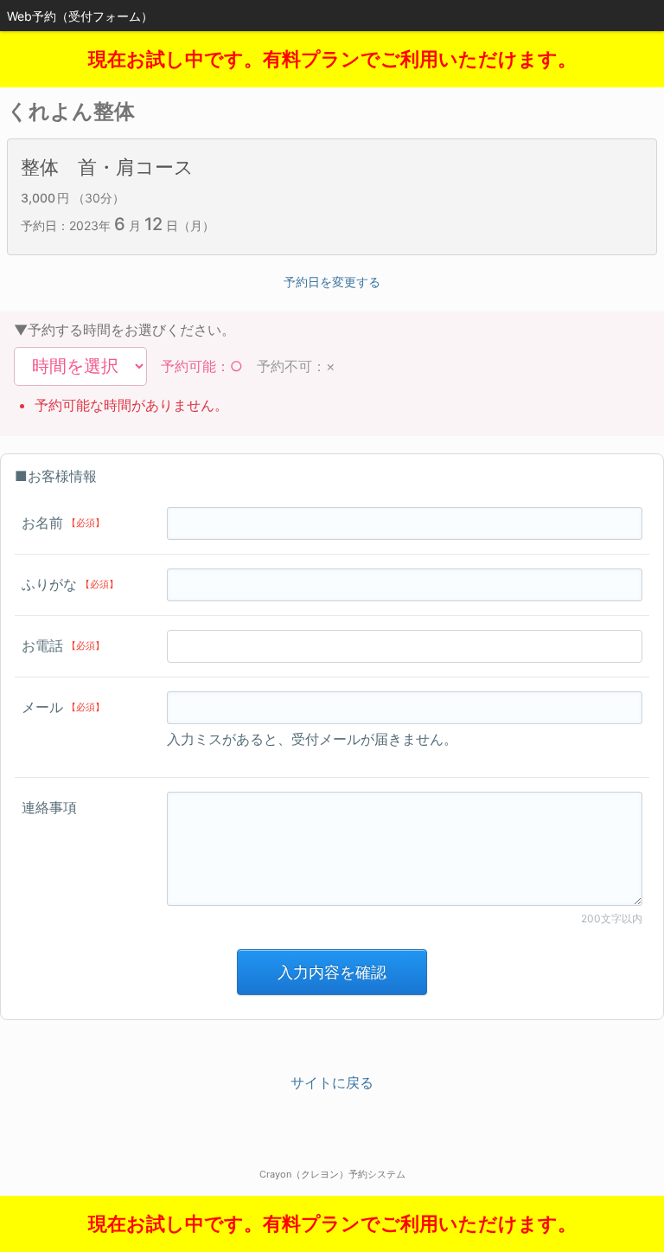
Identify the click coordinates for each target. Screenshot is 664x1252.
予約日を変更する (332, 281)
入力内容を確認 (332, 972)
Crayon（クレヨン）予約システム (332, 1174)
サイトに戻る (332, 1082)
